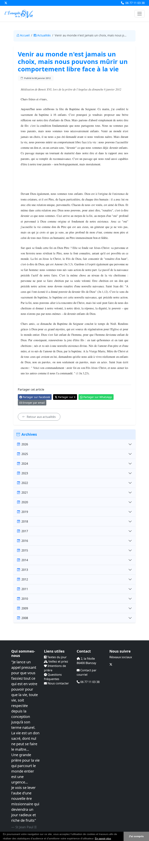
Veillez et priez (58, 661)
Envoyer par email (34, 402)
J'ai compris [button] (136, 836)
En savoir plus (103, 838)
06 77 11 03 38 (135, 3)
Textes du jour (57, 657)
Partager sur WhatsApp (97, 397)
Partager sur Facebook (36, 397)
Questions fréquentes (53, 677)
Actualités (44, 35)
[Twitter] (5, 3)
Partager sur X (66, 397)
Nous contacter (58, 683)
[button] (112, 838)
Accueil (25, 35)
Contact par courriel (86, 672)
